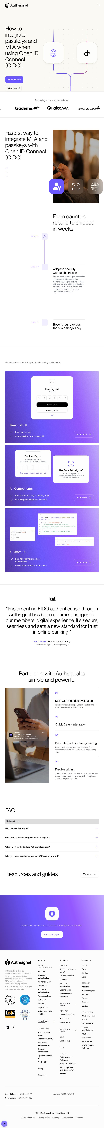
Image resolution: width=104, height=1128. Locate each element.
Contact (85, 1006)
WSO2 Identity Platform (88, 1046)
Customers (42, 1075)
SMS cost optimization (65, 984)
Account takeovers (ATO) (68, 970)
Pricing (40, 1068)
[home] (16, 5)
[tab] (52, 407)
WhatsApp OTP (44, 982)
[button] (98, 5)
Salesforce (86, 1038)
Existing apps (65, 990)
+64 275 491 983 (25, 1098)
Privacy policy (44, 1118)
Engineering (65, 1041)
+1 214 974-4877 (25, 1094)
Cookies (79, 1118)
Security (85, 1002)
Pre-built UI (42, 1062)
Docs (62, 1047)
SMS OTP (42, 1000)
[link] (84, 434)
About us (85, 987)
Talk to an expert (52, 934)
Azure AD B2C (88, 1023)
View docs (12, 88)
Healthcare (64, 1018)
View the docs (89, 874)
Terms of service (28, 1118)
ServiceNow (87, 1041)
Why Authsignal (88, 991)
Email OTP (42, 986)
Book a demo (14, 79)
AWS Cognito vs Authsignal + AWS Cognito (67, 1070)
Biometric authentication (43, 976)
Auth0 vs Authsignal (68, 1064)
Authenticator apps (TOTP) (45, 1012)
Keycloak (86, 1034)
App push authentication (43, 990)
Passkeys (42, 971)
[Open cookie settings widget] (4, 1124)
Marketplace (65, 1022)
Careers (85, 998)
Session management (43, 1050)
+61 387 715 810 (67, 1094)
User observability (45, 1039)
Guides (85, 973)
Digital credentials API (45, 1056)
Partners (85, 994)
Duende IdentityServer (88, 1028)
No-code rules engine (44, 1033)
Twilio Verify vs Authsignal (66, 1058)
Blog (84, 969)
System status (67, 1118)
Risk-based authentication (43, 1043)
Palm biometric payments (66, 995)
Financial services (67, 1015)
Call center (64, 979)
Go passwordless (67, 976)
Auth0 (84, 1020)
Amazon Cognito (89, 1016)
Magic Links (42, 1007)
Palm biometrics (44, 996)
